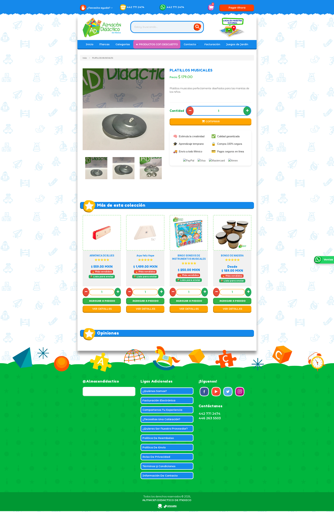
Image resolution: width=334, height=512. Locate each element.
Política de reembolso (158, 438)
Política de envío (154, 447)
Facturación (212, 44)
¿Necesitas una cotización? (161, 419)
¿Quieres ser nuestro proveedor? (165, 428)
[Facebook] (204, 391)
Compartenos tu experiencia (162, 409)
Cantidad (177, 111)
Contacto (190, 44)
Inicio (89, 44)
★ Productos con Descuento (157, 44)
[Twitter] (228, 391)
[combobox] (167, 27)
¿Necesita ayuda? (99, 7)
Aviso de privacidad (156, 456)
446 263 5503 (210, 418)
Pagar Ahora (237, 7)
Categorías (123, 44)
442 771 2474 (135, 7)
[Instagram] (239, 391)
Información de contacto (160, 475)
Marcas (104, 44)
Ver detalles (102, 308)
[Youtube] (216, 391)
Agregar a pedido (102, 300)
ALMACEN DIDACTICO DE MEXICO (166, 500)
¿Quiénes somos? (154, 391)
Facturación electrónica (158, 400)
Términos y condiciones (158, 466)
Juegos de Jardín (237, 44)
